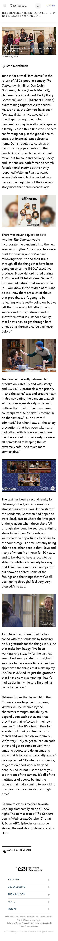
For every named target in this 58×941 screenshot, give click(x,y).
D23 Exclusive (16, 887)
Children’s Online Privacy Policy (20, 922)
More (11, 902)
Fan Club (13, 879)
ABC (9, 849)
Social (12, 909)
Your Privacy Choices (29, 926)
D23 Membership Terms (15, 916)
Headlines (15, 13)
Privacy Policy (46, 916)
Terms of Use (32, 916)
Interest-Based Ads (44, 922)
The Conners (24, 849)
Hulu (15, 849)
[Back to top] (52, 930)
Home (5, 13)
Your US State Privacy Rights (29, 919)
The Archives (16, 894)
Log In (51, 5)
